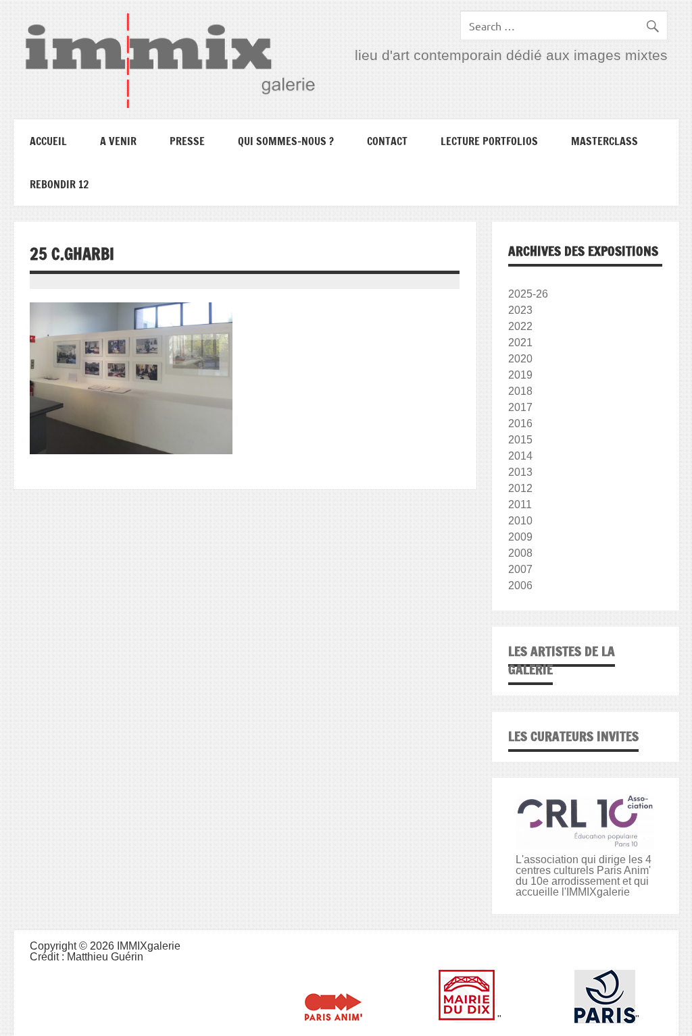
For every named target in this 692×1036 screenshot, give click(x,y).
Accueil (48, 141)
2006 (520, 585)
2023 (520, 310)
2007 (520, 569)
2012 (520, 488)
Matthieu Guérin (105, 956)
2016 (520, 423)
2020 (520, 358)
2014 (520, 456)
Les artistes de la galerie (561, 660)
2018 (520, 391)
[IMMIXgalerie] (169, 60)
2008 (520, 553)
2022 (520, 326)
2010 (520, 520)
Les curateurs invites (573, 736)
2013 (520, 472)
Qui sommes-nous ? (286, 141)
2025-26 (528, 294)
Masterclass (604, 141)
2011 (520, 504)
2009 (520, 537)
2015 (520, 439)
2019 (520, 375)
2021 (520, 342)
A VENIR (118, 141)
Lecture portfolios (489, 141)
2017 (520, 407)
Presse (187, 141)
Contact (387, 141)
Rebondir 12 (59, 184)
